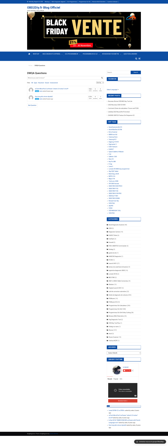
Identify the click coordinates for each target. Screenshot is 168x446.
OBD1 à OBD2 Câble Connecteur (118, 281)
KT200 (111, 260)
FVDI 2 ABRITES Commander (117, 246)
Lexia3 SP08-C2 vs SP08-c (117, 410)
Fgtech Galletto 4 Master (116, 151)
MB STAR (112, 277)
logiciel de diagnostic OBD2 (117, 270)
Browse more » (122, 401)
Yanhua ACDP (113, 340)
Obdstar (111, 284)
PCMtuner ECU (113, 302)
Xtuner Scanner (113, 337)
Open (35, 83)
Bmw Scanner (113, 132)
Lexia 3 (111, 166)
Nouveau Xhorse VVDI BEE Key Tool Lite (120, 101)
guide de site (112, 253)
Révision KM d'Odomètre (116, 316)
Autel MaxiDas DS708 (115, 129)
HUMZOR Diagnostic (115, 256)
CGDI (110, 228)
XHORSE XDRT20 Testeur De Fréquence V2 (121, 115)
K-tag (110, 164)
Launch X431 (113, 263)
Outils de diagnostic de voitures (118, 295)
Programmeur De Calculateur (118, 305)
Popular (116, 379)
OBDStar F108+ (113, 196)
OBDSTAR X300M (114, 198)
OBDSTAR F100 (113, 191)
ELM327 (111, 149)
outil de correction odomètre (117, 291)
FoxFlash (111, 239)
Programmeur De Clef (115, 309)
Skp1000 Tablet (113, 171)
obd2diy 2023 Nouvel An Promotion (119, 112)
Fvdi (110, 154)
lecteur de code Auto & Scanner (118, 267)
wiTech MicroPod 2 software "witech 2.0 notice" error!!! (51, 88)
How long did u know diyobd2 (44, 96)
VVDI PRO (112, 213)
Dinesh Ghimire (54, 433)
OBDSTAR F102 (113, 188)
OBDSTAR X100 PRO (115, 193)
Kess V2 (111, 159)
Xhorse (111, 330)
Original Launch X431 (115, 288)
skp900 (111, 205)
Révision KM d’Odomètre (98, 1)
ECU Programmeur (72, 1)
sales (40, 91)
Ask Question (32, 105)
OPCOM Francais (114, 183)
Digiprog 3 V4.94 (114, 142)
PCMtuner (112, 298)
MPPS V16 (112, 176)
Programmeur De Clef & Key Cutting (120, 312)
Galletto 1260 (113, 156)
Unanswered (54, 83)
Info (121, 379)
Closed (47, 83)
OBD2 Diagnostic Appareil (58, 1)
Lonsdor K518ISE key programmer (119, 169)
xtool (110, 333)
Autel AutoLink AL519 (115, 127)
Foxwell (111, 242)
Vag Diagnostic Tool (115, 319)
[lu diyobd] (117, 370)
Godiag (111, 249)
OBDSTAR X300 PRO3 (115, 186)
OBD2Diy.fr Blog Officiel (43, 7)
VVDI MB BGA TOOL (115, 210)
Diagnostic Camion (114, 232)
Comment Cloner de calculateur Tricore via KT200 (123, 108)
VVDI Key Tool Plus (114, 323)
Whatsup (47, 1)
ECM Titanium (113, 146)
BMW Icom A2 (113, 134)
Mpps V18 (112, 178)
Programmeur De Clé (84, 1)
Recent (110, 379)
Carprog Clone (113, 137)
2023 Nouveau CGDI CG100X (117, 105)
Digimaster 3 (112, 144)
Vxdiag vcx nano (114, 326)
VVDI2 (110, 208)
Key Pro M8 (112, 161)
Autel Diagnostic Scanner (116, 225)
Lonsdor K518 (113, 274)
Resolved (41, 83)
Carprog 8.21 (113, 139)
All (32, 83)
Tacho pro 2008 (113, 181)
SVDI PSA (112, 203)
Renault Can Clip (114, 201)
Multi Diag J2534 (114, 174)
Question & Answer (112, 1)
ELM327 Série (113, 235)
